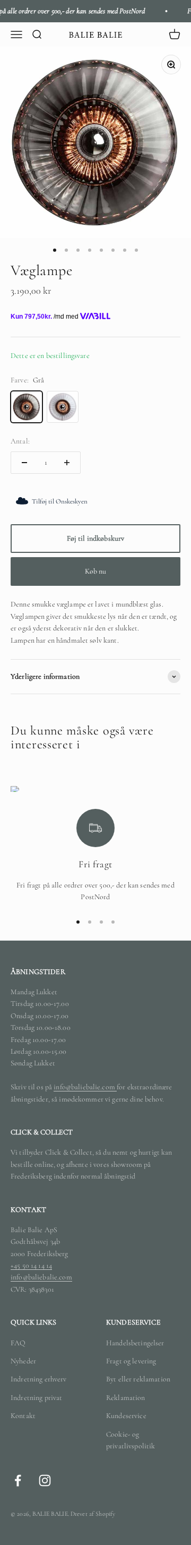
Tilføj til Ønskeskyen (60, 501)
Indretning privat (36, 1397)
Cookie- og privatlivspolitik (130, 1440)
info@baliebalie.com (85, 1086)
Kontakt (23, 1415)
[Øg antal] (67, 462)
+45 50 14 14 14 (31, 1265)
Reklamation (125, 1397)
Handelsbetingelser (135, 1342)
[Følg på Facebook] (18, 1480)
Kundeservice (126, 1415)
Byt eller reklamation (138, 1379)
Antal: (20, 441)
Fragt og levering (131, 1360)
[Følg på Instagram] (45, 1480)
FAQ (18, 1342)
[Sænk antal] (24, 462)
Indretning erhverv (39, 1379)
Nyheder (23, 1360)
